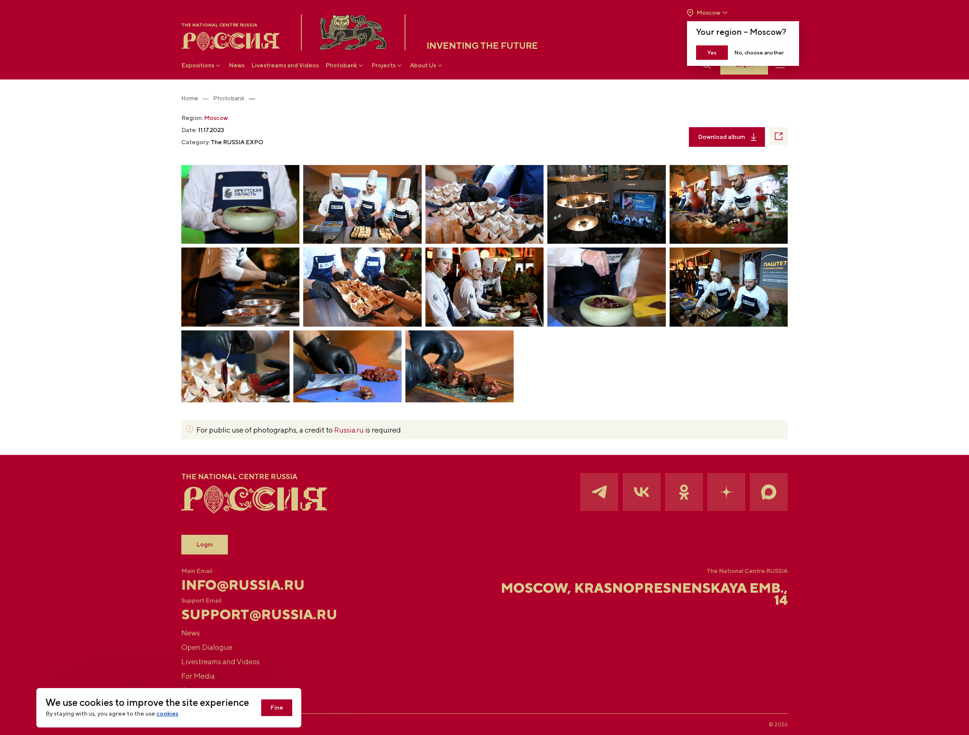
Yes (712, 53)
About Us (423, 65)
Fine (276, 707)
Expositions (197, 65)
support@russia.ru (259, 614)
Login (204, 544)
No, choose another (759, 53)
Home (189, 98)
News (237, 65)
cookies (167, 713)
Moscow (216, 117)
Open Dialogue (206, 647)
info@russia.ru (243, 585)
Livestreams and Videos (285, 65)
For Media (198, 675)
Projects (383, 65)
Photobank (341, 65)
